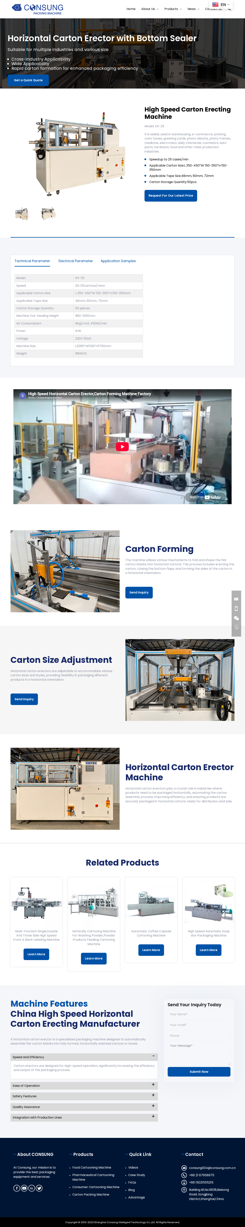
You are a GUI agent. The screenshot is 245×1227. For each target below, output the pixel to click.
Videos (133, 1167)
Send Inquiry (139, 592)
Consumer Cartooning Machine (95, 1187)
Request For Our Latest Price (171, 195)
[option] (74, 152)
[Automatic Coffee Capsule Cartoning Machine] (151, 903)
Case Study (136, 1175)
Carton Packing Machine (90, 1194)
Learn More (36, 954)
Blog (131, 1190)
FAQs (132, 1182)
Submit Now (199, 1071)
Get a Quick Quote (28, 80)
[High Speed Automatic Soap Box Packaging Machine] (208, 903)
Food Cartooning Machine (91, 1167)
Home (131, 9)
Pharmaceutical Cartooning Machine (93, 1177)
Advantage (136, 1197)
